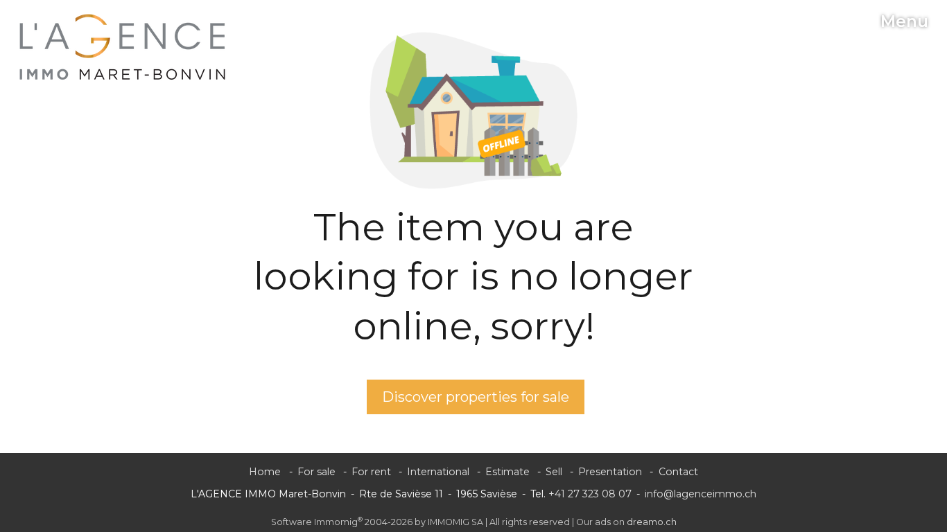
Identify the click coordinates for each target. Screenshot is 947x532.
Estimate (507, 472)
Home (265, 472)
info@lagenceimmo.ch (700, 494)
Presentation (610, 472)
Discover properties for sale (475, 397)
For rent (371, 472)
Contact (678, 472)
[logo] (123, 47)
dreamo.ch (652, 522)
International (438, 472)
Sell (554, 472)
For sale (316, 472)
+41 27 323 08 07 (590, 494)
